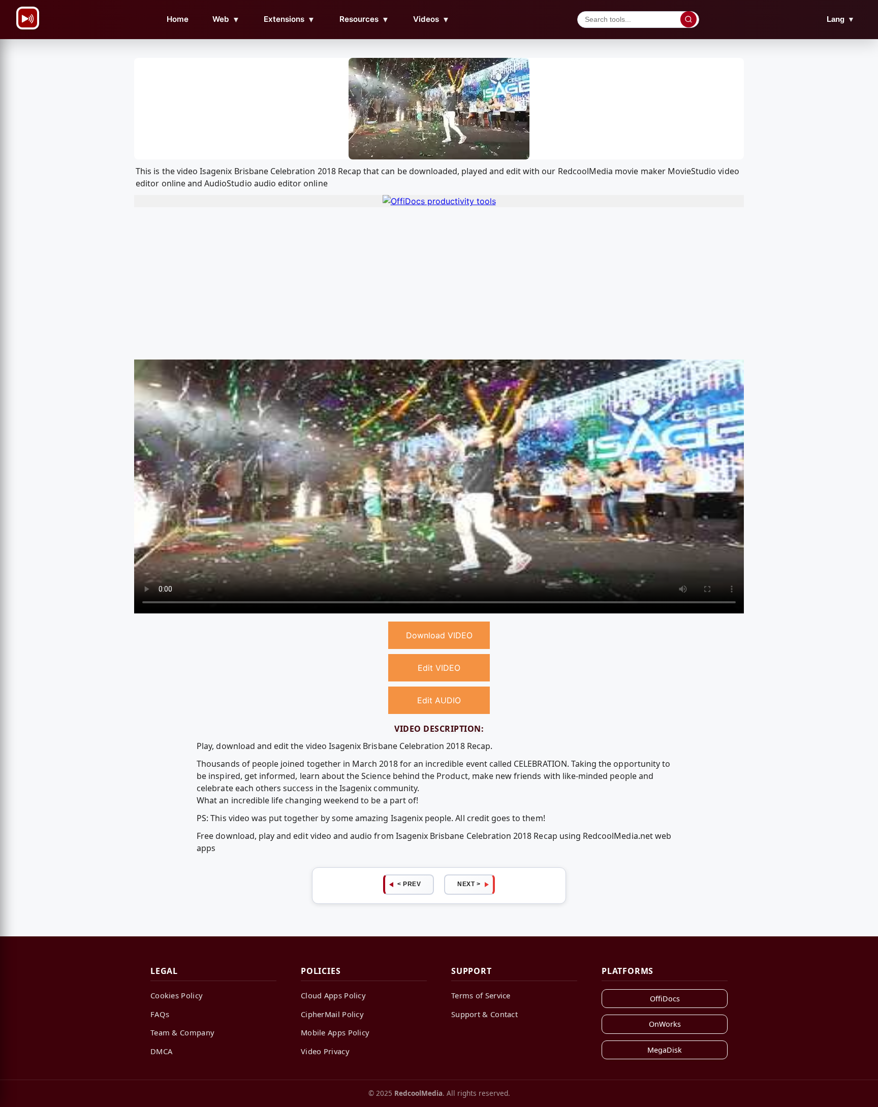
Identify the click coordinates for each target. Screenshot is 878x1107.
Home (178, 19)
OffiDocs (665, 998)
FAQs (159, 1014)
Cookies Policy (176, 995)
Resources (364, 19)
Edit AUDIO (439, 700)
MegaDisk (664, 1050)
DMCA (161, 1051)
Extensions (289, 19)
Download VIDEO (439, 635)
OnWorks (665, 1024)
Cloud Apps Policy (333, 995)
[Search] (688, 19)
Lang (841, 19)
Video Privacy (325, 1051)
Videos (431, 19)
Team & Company (182, 1032)
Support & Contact (484, 1014)
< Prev (409, 884)
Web (226, 19)
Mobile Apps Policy (335, 1032)
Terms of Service (481, 995)
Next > (468, 884)
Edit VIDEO (439, 668)
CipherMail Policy (332, 1014)
